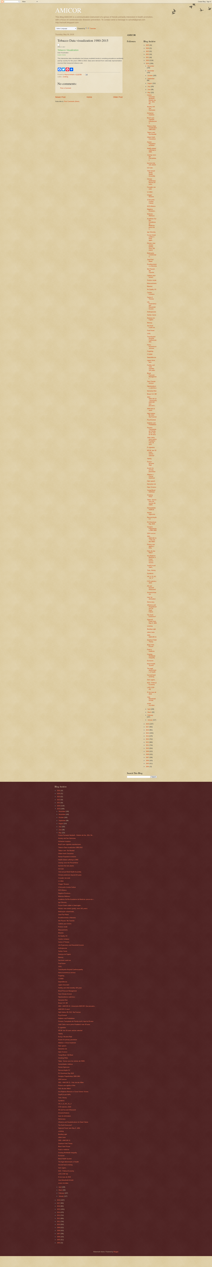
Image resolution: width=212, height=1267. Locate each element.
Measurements (152, 283)
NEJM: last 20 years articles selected (151, 453)
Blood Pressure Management (152, 375)
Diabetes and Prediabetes (151, 423)
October (150, 75)
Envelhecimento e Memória (152, 265)
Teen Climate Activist (151, 382)
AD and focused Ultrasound (151, 587)
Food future (150, 330)
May (149, 92)
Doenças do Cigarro (151, 319)
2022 (147, 54)
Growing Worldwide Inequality (151, 656)
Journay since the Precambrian (151, 157)
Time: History (151, 570)
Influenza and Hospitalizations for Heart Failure (152, 608)
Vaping (149, 458)
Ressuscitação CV (64, 1070)
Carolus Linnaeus (150, 293)
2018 (147, 724)
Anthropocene (151, 312)
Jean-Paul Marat (150, 260)
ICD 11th (150, 168)
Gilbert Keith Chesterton (151, 138)
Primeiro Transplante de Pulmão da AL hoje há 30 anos (151, 431)
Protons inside (151, 280)
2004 (147, 766)
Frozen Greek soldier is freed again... (151, 237)
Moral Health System (151, 664)
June (149, 89)
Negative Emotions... (151, 210)
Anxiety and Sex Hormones (151, 108)
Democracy (150, 602)
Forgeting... (150, 351)
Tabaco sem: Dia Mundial (151, 133)
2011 (147, 745)
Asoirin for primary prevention (151, 469)
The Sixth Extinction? (151, 615)
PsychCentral (151, 420)
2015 (147, 733)
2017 (147, 727)
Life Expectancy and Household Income (71, 945)
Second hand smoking (151, 676)
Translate (93, 28)
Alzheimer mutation (150, 114)
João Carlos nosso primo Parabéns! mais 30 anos (152, 441)
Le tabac (150, 192)
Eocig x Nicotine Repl (150, 463)
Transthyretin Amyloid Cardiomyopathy (151, 339)
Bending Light (151, 629)
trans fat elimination (151, 598)
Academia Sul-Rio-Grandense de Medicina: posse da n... (76, 899)
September (151, 78)
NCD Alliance (151, 206)
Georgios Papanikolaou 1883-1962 (152, 528)
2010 (147, 748)
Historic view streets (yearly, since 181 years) (151, 246)
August (150, 83)
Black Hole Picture (150, 645)
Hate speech (151, 481)
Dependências (151, 357)
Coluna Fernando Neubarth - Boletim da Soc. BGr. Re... (151, 99)
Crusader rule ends (151, 188)
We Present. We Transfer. (66, 921)
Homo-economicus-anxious (151, 346)
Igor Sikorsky (151, 232)
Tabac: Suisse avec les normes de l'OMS (151, 502)
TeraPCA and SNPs (151, 566)
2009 (147, 751)
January (150, 720)
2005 (147, 763)
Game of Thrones (150, 298)
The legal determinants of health (151, 670)
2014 (147, 736)
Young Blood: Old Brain (151, 491)
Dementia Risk (151, 391)
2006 (147, 760)
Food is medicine (150, 650)
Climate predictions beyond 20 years (151, 181)
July (149, 86)
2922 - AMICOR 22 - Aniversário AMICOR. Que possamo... (152, 401)
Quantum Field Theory (151, 640)
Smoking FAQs (150, 495)
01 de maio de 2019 (151, 693)
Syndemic (150, 573)
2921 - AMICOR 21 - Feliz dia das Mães (151, 539)
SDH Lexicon (151, 533)
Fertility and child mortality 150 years (151, 367)
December (151, 66)
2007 (147, 757)
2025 (147, 45)
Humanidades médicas (151, 508)
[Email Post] (86, 74)
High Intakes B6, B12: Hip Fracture (152, 415)
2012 (147, 742)
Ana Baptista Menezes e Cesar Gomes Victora (151, 559)
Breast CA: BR (152, 394)
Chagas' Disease (150, 195)
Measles (149, 286)
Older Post (118, 97)
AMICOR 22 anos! (151, 409)
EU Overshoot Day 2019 (151, 523)
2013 (147, 739)
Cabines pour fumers (151, 276)
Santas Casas (151, 315)
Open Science (151, 487)
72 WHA (149, 354)
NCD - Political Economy (151, 683)
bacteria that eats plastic (151, 164)
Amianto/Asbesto (63, 1113)
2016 (147, 730)
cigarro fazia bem (151, 361)
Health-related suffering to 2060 (151, 150)
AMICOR (68, 10)
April (149, 709)
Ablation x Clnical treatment (151, 476)
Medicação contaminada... (151, 254)
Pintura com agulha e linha (151, 546)
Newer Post (60, 97)
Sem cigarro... (151, 680)
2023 (147, 51)
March (150, 712)
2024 (147, 48)
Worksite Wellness (151, 214)
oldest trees (151, 632)
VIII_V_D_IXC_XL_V (151, 577)
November (151, 71)
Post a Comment (65, 88)
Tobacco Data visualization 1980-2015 (152, 127)
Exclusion (150, 661)
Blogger (116, 1252)
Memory (149, 323)
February (150, 715)
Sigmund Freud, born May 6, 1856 (152, 621)
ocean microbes (151, 704)
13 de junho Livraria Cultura (150, 201)
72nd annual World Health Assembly (151, 173)
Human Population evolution (151, 143)
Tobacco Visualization (68, 50)
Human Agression (151, 513)
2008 (147, 754)
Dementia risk (151, 484)
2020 (147, 60)
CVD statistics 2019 (151, 582)
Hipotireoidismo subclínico (151, 387)
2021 (147, 57)
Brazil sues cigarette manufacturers (152, 120)
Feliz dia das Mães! (151, 552)
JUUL (149, 333)
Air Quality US (151, 289)
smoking (65, 77)
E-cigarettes (151, 447)
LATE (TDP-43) (63, 1174)
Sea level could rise (151, 326)
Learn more (62, 55)
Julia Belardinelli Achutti (151, 698)
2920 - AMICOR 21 (151, 636)
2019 (147, 63)
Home (89, 97)
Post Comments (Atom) (71, 101)
